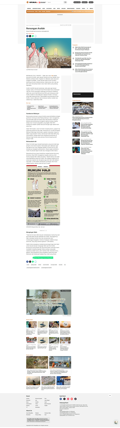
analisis (63, 8)
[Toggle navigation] (27, 2)
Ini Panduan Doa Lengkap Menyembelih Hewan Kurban (31, 108)
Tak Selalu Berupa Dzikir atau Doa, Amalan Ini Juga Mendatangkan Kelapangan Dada (83, 59)
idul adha (60, 264)
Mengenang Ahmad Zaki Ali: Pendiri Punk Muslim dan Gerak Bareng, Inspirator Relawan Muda (83, 54)
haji (52, 75)
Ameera (27, 398)
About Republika (29, 413)
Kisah (36, 11)
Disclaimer (28, 414)
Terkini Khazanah (76, 100)
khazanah (49, 8)
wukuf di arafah (46, 264)
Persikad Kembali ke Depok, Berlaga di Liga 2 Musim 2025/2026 (54, 107)
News (27, 402)
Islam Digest (32, 25)
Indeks (91, 8)
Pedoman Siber (48, 413)
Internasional (28, 403)
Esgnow (28, 405)
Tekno (36, 403)
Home (27, 25)
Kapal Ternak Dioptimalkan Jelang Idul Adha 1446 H (42, 107)
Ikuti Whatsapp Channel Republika (44, 257)
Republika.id (84, 2)
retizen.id (91, 2)
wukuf (28, 264)
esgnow (78, 8)
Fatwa (40, 11)
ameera (29, 8)
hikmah (39, 264)
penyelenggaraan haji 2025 (46, 267)
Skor (45, 398)
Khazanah (28, 400)
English (46, 405)
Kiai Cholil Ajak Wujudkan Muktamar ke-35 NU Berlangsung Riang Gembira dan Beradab (83, 65)
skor (43, 8)
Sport (46, 402)
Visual (36, 405)
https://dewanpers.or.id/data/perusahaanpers (36, 421)
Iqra (36, 400)
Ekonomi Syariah (37, 8)
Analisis (36, 402)
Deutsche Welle (77, 2)
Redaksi (37, 413)
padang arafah (33, 264)
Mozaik (43, 11)
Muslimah (48, 11)
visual (83, 8)
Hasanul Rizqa (31, 33)
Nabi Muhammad (30, 11)
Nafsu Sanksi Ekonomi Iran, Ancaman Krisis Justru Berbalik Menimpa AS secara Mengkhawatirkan (84, 70)
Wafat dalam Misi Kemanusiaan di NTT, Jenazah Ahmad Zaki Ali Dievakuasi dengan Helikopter (83, 48)
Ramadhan (37, 407)
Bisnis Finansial (71, 8)
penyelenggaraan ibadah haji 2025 (33, 267)
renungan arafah (54, 264)
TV (87, 8)
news (58, 8)
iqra (54, 8)
